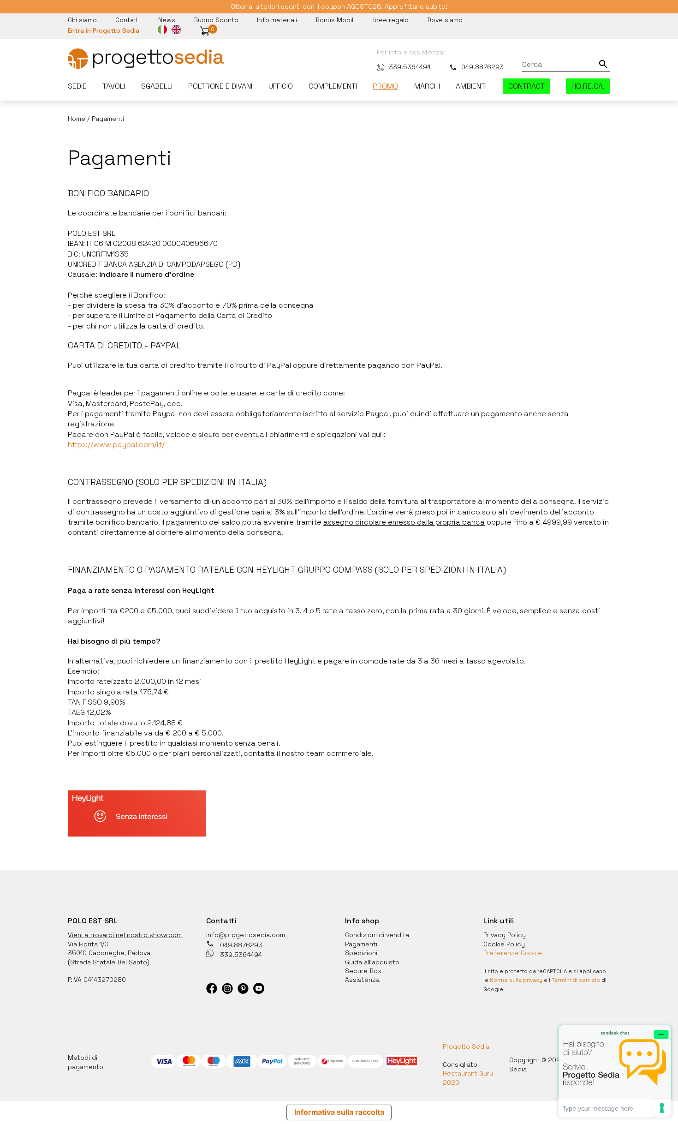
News (166, 20)
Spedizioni (361, 953)
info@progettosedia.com (245, 935)
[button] (204, 30)
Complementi (333, 86)
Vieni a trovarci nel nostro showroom (125, 935)
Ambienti (471, 86)
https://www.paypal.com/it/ (116, 444)
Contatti (127, 20)
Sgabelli (156, 86)
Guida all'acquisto (372, 962)
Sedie (77, 86)
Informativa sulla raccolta (339, 1112)
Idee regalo (391, 20)
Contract (526, 86)
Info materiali (277, 20)
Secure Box (363, 971)
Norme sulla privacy (516, 980)
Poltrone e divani (220, 86)
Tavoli (113, 86)
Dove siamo (445, 20)
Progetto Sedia (466, 1046)
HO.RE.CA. (588, 86)
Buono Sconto (216, 20)
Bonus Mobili (335, 20)
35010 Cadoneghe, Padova (109, 953)
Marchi (427, 86)
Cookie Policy (504, 944)
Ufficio (280, 86)
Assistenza (362, 979)
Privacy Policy (504, 935)
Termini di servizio (576, 980)
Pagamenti (361, 944)
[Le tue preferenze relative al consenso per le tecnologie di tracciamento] (662, 1108)
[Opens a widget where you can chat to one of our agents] (615, 1071)
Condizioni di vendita (377, 935)
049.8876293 (482, 67)
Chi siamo (82, 20)
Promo (385, 86)
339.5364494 (410, 67)
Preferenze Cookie (512, 953)
